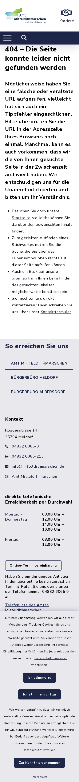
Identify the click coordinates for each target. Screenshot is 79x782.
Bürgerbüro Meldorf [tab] (34, 377)
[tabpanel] (39, 518)
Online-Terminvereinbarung (33, 565)
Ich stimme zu (39, 677)
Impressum (39, 777)
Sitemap (19, 278)
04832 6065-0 (25, 446)
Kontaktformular (56, 311)
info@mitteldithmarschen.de (38, 466)
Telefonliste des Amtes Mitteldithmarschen (27, 607)
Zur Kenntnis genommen (39, 762)
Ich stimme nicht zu (39, 694)
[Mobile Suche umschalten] (24, 38)
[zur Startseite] (25, 15)
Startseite (21, 217)
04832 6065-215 (28, 456)
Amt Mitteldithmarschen (34, 476)
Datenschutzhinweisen (51, 658)
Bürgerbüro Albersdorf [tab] (38, 391)
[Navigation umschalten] (7, 38)
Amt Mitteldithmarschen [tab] (39, 363)
